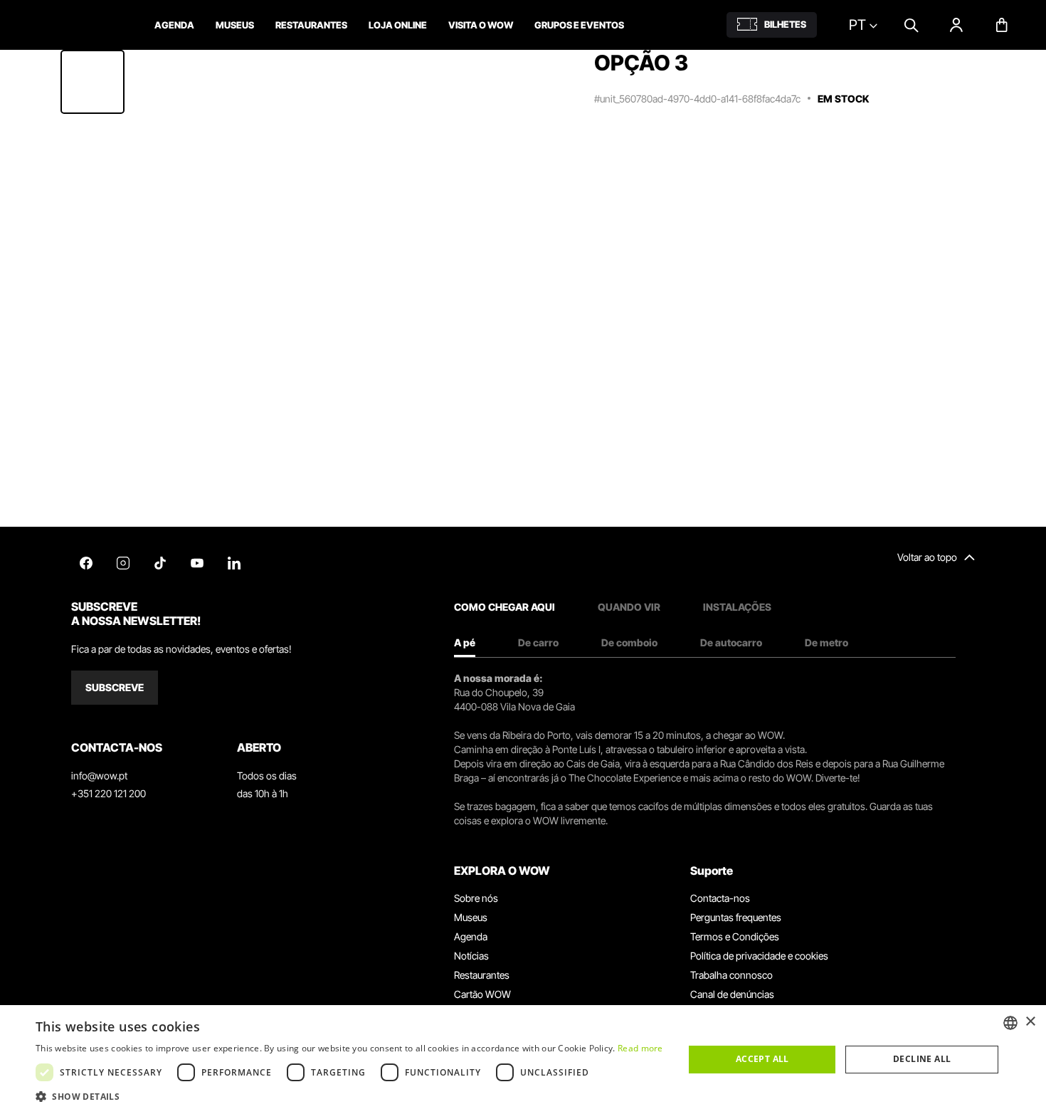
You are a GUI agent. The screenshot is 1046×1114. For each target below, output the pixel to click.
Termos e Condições (734, 936)
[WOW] (76, 25)
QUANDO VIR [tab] (629, 607)
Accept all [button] (762, 1059)
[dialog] (523, 1059)
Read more (640, 1048)
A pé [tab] (464, 642)
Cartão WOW (482, 994)
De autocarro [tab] (731, 642)
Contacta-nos (720, 898)
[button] (349, 1096)
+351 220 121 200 (108, 793)
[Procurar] (911, 25)
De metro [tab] (826, 642)
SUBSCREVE (114, 687)
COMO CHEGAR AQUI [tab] (504, 607)
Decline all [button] (922, 1059)
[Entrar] (956, 25)
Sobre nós (476, 898)
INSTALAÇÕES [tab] (737, 607)
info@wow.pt (99, 775)
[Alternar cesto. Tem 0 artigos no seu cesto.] (1002, 25)
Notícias (471, 956)
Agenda (470, 936)
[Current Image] (92, 82)
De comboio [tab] (629, 642)
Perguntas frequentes (735, 917)
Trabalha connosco (731, 975)
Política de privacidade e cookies (759, 956)
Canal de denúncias (732, 994)
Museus (470, 917)
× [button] (1030, 1021)
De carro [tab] (538, 642)
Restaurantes (481, 975)
